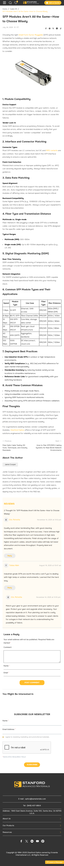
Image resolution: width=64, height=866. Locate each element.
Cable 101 (13, 9)
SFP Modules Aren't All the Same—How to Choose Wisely (25, 11)
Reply (9, 556)
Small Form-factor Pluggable (31, 35)
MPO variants (52, 150)
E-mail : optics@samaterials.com (32, 799)
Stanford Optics (17, 430)
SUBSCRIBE (32, 764)
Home (4, 9)
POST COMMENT (32, 682)
